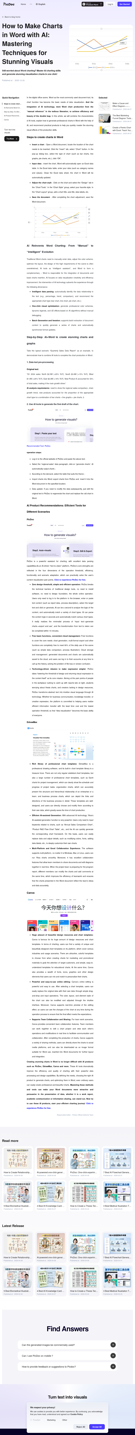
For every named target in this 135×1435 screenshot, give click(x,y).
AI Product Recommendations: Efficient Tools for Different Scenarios (12, 115)
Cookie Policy (76, 1414)
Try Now (10, 139)
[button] (30, 4)
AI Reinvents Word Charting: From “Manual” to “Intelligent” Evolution (12, 108)
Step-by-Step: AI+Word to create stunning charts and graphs (12, 112)
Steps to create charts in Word (12, 104)
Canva (6, 119)
